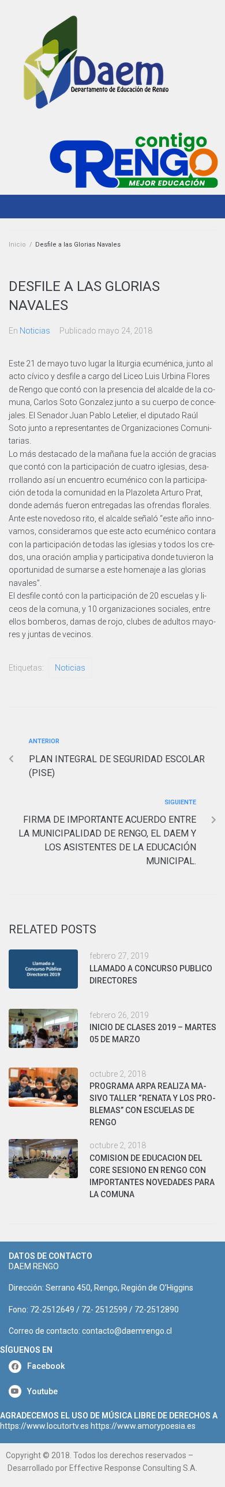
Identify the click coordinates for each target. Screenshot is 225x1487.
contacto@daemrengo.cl (127, 1330)
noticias (70, 667)
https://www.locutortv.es (44, 1426)
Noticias (35, 330)
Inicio (17, 244)
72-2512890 (156, 1309)
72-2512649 (52, 1309)
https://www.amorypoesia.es (143, 1426)
